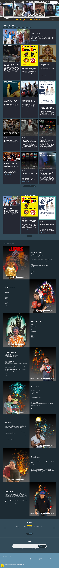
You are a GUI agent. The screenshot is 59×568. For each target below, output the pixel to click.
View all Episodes (26, 186)
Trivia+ (23, 1)
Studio (38, 1)
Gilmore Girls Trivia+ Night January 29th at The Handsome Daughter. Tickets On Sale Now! (11, 165)
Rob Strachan (35, 457)
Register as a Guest (53, 2)
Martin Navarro (10, 288)
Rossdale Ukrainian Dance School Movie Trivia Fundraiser (47, 108)
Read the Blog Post (34, 40)
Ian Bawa (8, 423)
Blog (26, 1)
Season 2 (9, 27)
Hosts (10, 1)
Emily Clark (35, 387)
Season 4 (21, 27)
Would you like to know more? (42, 546)
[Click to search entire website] (48, 3)
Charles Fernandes (11, 353)
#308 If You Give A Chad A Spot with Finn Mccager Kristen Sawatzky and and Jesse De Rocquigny (47, 174)
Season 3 (13, 27)
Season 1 (5, 27)
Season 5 (17, 27)
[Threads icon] (52, 558)
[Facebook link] (46, 3)
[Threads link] (46, 1)
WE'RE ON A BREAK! (35, 33)
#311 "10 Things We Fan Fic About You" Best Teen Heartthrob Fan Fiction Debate (29, 140)
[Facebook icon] (48, 558)
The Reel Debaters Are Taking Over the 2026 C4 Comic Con (29, 69)
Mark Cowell (9, 491)
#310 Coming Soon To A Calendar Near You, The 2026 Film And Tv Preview (46, 140)
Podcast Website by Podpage (20, 564)
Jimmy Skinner (36, 321)
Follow (30, 1)
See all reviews (29, 533)
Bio (7, 1)
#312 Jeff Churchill (8, 139)
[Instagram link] (48, 1)
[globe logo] (31, 273)
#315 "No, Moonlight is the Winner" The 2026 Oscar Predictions (46, 66)
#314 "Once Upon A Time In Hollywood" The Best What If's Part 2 (11, 102)
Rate (35, 1)
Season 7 (29, 27)
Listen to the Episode (8, 73)
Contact (31, 559)
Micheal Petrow (36, 252)
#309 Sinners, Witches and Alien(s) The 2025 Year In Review (29, 172)
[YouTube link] (45, 1)
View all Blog (33, 186)
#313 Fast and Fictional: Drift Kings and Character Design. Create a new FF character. (28, 102)
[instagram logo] (6, 305)
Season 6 (25, 27)
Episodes (14, 1)
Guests (19, 1)
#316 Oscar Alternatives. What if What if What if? (11, 65)
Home (4, 1)
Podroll (42, 1)
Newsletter (40, 558)
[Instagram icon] (50, 558)
